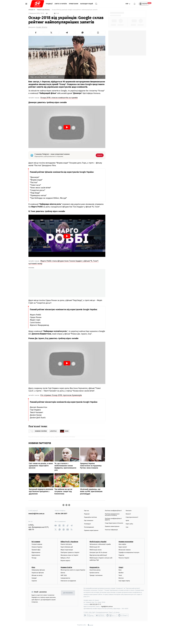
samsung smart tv (123, 615)
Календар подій (86, 4)
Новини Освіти (66, 567)
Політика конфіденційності (113, 510)
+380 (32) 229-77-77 (95, 604)
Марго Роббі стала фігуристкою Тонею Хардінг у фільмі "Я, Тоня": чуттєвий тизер (63, 262)
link (55, 525)
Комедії (34, 578)
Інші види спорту (124, 581)
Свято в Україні (61, 4)
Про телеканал (88, 520)
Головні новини (37, 544)
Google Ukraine (41, 27)
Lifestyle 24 (31, 9)
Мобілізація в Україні (98, 542)
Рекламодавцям (89, 527)
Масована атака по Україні (69, 555)
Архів (127, 520)
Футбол (121, 573)
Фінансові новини (125, 550)
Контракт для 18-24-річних (98, 552)
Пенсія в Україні (124, 558)
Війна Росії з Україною (69, 542)
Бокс (120, 570)
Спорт (121, 567)
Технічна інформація (111, 529)
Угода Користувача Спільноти (114, 523)
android (89, 615)
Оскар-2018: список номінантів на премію (59, 97)
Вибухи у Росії (65, 558)
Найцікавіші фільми (38, 570)
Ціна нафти (122, 544)
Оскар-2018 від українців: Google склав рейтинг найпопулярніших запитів (75, 9)
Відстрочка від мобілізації (98, 555)
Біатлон (121, 578)
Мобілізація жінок (96, 550)
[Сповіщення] (134, 3)
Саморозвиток (65, 578)
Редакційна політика (90, 517)
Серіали (34, 581)
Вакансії (128, 514)
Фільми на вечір (37, 575)
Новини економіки (126, 542)
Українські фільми (38, 573)
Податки (121, 555)
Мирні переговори (67, 550)
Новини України (37, 547)
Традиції (49, 4)
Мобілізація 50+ (95, 547)
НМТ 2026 (64, 575)
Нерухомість (94, 567)
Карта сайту (129, 524)
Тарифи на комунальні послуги (129, 552)
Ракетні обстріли (66, 544)
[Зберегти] (98, 32)
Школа (63, 573)
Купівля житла (94, 573)
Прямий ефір (36, 550)
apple (100, 615)
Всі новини (36, 542)
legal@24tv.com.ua (107, 606)
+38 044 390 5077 (61, 514)
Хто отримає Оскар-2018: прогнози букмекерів (61, 395)
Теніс (120, 575)
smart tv (111, 615)
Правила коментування (112, 526)
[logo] (37, 3)
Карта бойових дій (67, 547)
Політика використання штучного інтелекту (112, 514)
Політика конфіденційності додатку (113, 519)
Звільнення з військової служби (100, 544)
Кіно (33, 567)
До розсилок (68, 593)
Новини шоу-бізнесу (43, 9)
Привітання (73, 4)
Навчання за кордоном (68, 581)
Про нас (86, 510)
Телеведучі (87, 524)
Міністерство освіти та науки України (73, 570)
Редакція (87, 514)
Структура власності (132, 517)
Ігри (127, 527)
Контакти (128, 510)
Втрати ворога (65, 560)
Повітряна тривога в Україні (70, 552)
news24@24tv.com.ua (36, 514)
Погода (34, 558)
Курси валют (123, 547)
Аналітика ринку (95, 570)
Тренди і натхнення (96, 575)
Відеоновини (36, 552)
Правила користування (91, 530)
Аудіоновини (36, 555)
